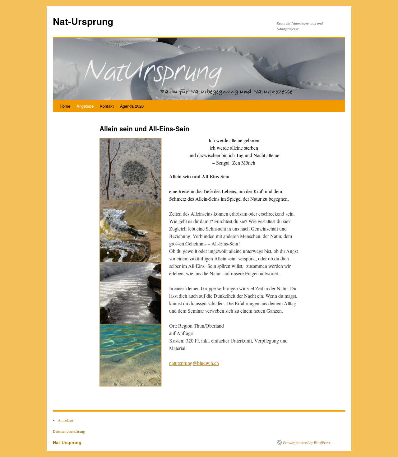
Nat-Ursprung (83, 21)
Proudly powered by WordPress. (307, 442)
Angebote (85, 106)
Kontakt (107, 106)
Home (65, 106)
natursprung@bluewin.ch (194, 363)
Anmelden (65, 419)
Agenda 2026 (132, 106)
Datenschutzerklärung (69, 431)
